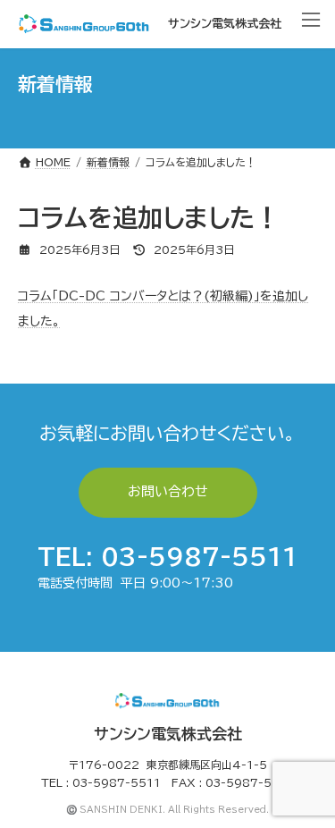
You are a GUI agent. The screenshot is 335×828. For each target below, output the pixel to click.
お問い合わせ (168, 491)
